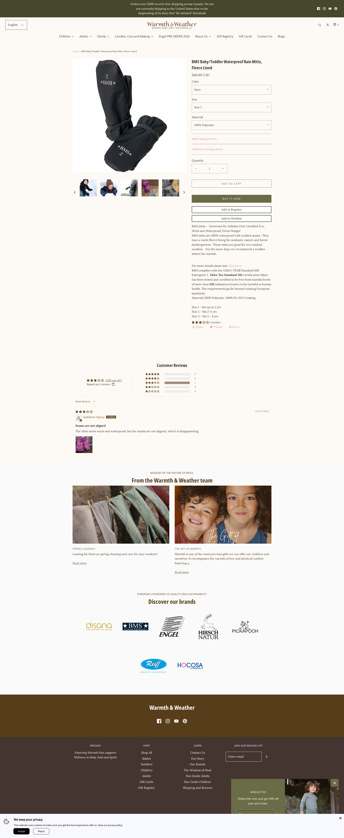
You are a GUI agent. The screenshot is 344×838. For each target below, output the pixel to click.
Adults (146, 776)
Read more (80, 563)
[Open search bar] (319, 25)
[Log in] (328, 24)
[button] (75, 192)
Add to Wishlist (231, 218)
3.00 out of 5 (113, 380)
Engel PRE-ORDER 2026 (174, 36)
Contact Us (264, 36)
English (13, 25)
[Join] (266, 757)
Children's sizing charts (207, 149)
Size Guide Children (197, 782)
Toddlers (146, 764)
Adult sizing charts (204, 139)
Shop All (146, 752)
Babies (146, 758)
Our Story (197, 758)
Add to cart (231, 183)
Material (197, 117)
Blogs (281, 36)
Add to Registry (231, 209)
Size (194, 99)
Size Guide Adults (197, 776)
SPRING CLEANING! (84, 548)
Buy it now (232, 198)
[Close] (340, 817)
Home (76, 51)
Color (195, 81)
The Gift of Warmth (188, 548)
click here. (235, 266)
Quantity (198, 160)
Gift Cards (245, 36)
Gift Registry (225, 36)
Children (146, 770)
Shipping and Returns (197, 787)
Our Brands (197, 764)
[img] (84, 411)
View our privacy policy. (110, 825)
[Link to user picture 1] (84, 444)
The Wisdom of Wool (197, 770)
